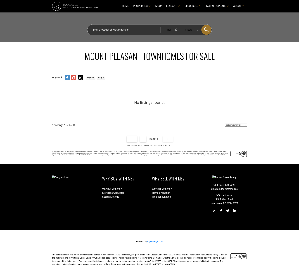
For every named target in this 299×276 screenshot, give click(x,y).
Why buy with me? (112, 188)
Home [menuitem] (125, 6)
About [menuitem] (237, 6)
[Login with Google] (73, 79)
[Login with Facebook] (67, 79)
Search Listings (110, 196)
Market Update (216, 6)
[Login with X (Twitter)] (80, 79)
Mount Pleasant (166, 6)
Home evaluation (161, 192)
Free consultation (161, 196)
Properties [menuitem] (140, 6)
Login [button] (101, 77)
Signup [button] (90, 77)
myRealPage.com (155, 241)
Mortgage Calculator (113, 192)
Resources (191, 6)
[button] (214, 210)
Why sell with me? (162, 188)
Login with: (57, 77)
